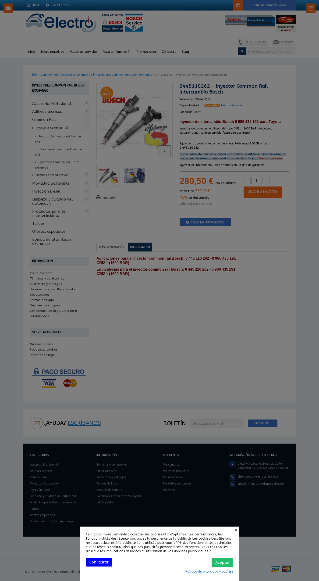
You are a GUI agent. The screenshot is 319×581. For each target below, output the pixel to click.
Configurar (99, 562)
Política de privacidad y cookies (209, 572)
